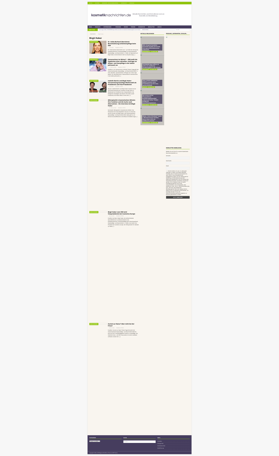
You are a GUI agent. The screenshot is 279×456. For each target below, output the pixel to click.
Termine (133, 27)
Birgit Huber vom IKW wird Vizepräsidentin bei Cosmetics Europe (121, 213)
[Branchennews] (97, 47)
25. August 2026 (151, 87)
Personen (118, 27)
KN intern (97, 3)
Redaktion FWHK (119, 47)
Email (167, 166)
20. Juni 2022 (111, 216)
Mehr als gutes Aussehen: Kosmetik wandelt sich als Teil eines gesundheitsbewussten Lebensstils (151, 47)
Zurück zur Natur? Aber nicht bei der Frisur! (121, 325)
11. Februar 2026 (112, 67)
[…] (134, 54)
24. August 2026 (153, 104)
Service (159, 27)
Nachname (168, 160)
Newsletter (151, 27)
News (90, 27)
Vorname (168, 155)
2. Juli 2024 (111, 86)
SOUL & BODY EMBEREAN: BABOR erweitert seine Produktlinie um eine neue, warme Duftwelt (150, 83)
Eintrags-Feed (160, 443)
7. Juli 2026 (111, 47)
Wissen (126, 27)
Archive (90, 3)
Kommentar (141, 27)
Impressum (132, 3)
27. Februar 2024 (112, 107)
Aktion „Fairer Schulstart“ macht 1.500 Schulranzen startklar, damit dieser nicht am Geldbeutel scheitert (152, 118)
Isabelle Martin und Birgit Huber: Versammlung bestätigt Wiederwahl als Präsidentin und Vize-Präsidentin (122, 82)
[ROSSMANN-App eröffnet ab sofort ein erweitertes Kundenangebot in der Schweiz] (152, 63)
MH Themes (115, 452)
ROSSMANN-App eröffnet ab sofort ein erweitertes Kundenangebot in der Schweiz (152, 66)
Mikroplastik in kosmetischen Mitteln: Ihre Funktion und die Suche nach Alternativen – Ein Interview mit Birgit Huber (121, 103)
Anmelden (159, 441)
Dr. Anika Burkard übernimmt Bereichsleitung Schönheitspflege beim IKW (122, 43)
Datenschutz (124, 3)
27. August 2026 (154, 51)
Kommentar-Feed (161, 445)
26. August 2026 (153, 69)
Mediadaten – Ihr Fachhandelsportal (110, 3)
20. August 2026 (154, 122)
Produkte (97, 27)
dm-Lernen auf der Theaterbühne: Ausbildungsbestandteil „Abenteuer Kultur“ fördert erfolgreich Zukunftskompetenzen (150, 99)
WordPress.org (160, 448)
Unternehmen (107, 27)
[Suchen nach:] (182, 29)
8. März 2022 (111, 327)
